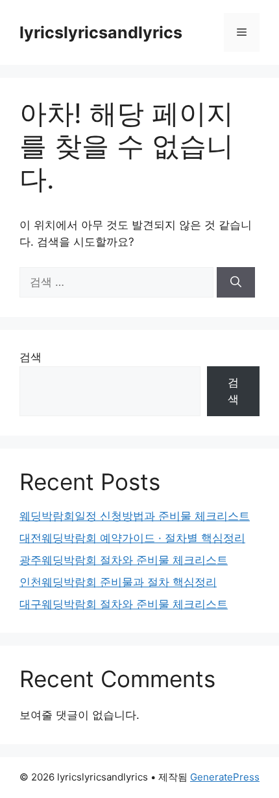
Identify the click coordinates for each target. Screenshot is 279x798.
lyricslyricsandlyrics (100, 32)
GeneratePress (225, 777)
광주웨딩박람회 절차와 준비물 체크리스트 (123, 560)
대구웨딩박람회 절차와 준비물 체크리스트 (123, 604)
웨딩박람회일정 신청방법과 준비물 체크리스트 (134, 516)
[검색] (236, 282)
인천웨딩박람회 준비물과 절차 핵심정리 (118, 582)
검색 (30, 357)
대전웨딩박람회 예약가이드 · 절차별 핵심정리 (132, 538)
